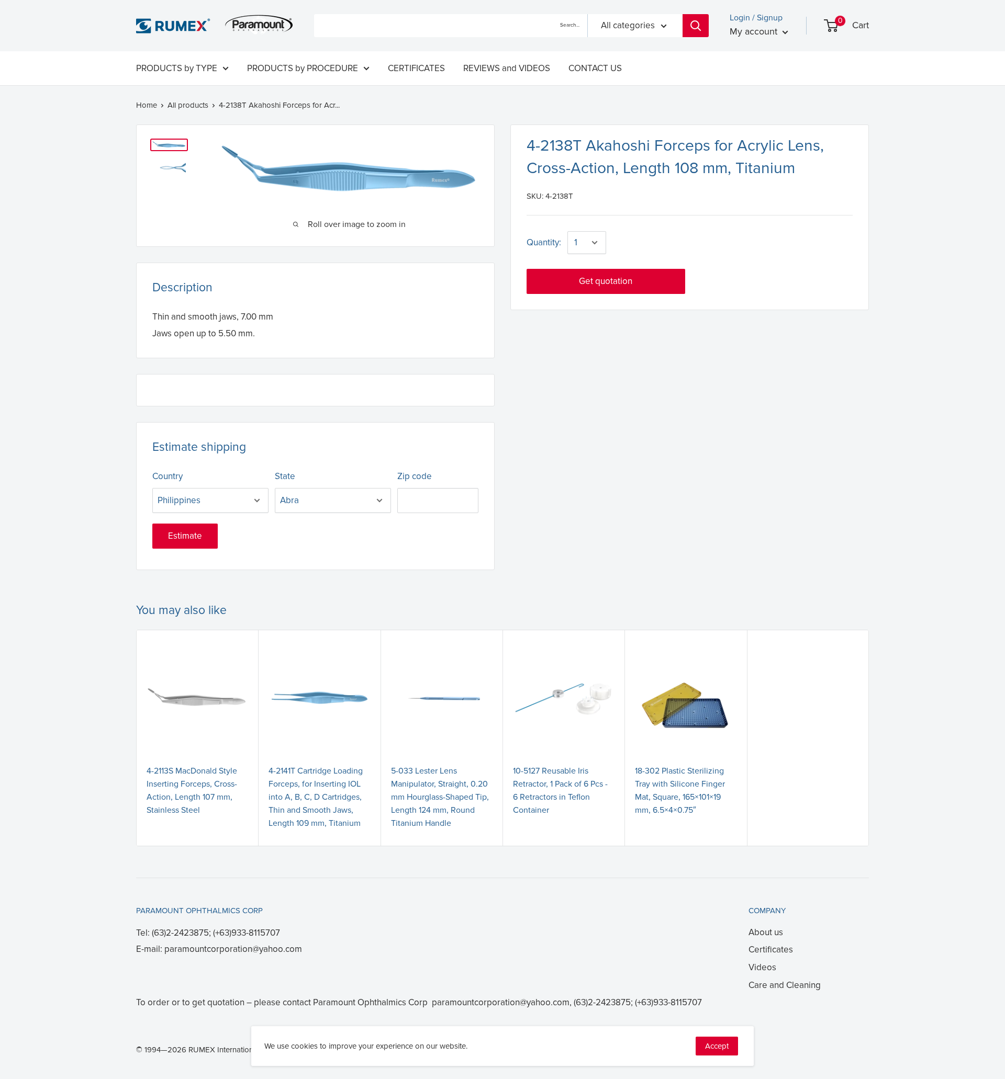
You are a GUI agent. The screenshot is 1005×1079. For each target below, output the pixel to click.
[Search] (696, 25)
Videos (762, 967)
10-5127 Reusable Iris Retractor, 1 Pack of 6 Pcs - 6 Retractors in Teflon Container (560, 790)
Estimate (185, 535)
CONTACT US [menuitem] (595, 68)
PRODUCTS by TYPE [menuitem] (176, 68)
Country (167, 476)
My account (755, 31)
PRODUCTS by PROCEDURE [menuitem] (302, 68)
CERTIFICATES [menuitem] (416, 68)
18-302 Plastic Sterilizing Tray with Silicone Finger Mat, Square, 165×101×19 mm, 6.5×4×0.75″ (680, 790)
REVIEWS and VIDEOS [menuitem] (506, 68)
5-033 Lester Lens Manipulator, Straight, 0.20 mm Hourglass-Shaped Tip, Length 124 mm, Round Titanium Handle (440, 797)
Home (146, 105)
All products (188, 105)
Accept (717, 1046)
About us (766, 932)
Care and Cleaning (785, 985)
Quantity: (544, 242)
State (285, 476)
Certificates (771, 949)
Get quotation (605, 281)
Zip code (414, 476)
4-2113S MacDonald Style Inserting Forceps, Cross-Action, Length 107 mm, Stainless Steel (192, 790)
